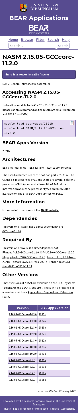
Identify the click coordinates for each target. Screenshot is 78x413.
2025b (42, 314)
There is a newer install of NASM (26, 74)
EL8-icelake (36, 167)
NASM (28, 283)
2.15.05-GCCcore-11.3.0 (23, 340)
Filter (40, 39)
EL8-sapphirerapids (59, 167)
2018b (42, 379)
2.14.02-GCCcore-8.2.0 (22, 373)
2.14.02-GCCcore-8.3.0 (22, 366)
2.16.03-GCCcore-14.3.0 (23, 314)
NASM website (50, 210)
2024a (42, 321)
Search (53, 39)
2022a (42, 340)
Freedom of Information (34, 408)
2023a (42, 327)
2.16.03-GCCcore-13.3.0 (23, 321)
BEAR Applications (39, 18)
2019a (42, 373)
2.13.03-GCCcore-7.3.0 (22, 379)
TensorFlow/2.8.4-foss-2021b (29, 262)
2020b (42, 353)
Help (66, 39)
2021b (6, 151)
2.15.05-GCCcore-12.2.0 (23, 334)
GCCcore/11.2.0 (11, 231)
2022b (42, 334)
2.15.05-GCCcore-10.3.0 (23, 347)
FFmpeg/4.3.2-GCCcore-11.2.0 (20, 252)
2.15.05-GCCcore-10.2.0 (23, 353)
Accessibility (68, 408)
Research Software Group (38, 401)
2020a (42, 360)
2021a (42, 347)
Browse (27, 39)
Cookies (54, 408)
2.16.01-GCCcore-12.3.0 (23, 327)
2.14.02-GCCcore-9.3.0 (22, 360)
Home (13, 39)
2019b (42, 366)
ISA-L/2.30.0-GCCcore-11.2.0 (57, 252)
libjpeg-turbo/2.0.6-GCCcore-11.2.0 (23, 257)
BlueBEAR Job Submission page (42, 193)
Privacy (7, 408)
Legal (16, 408)
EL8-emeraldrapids (14, 167)
